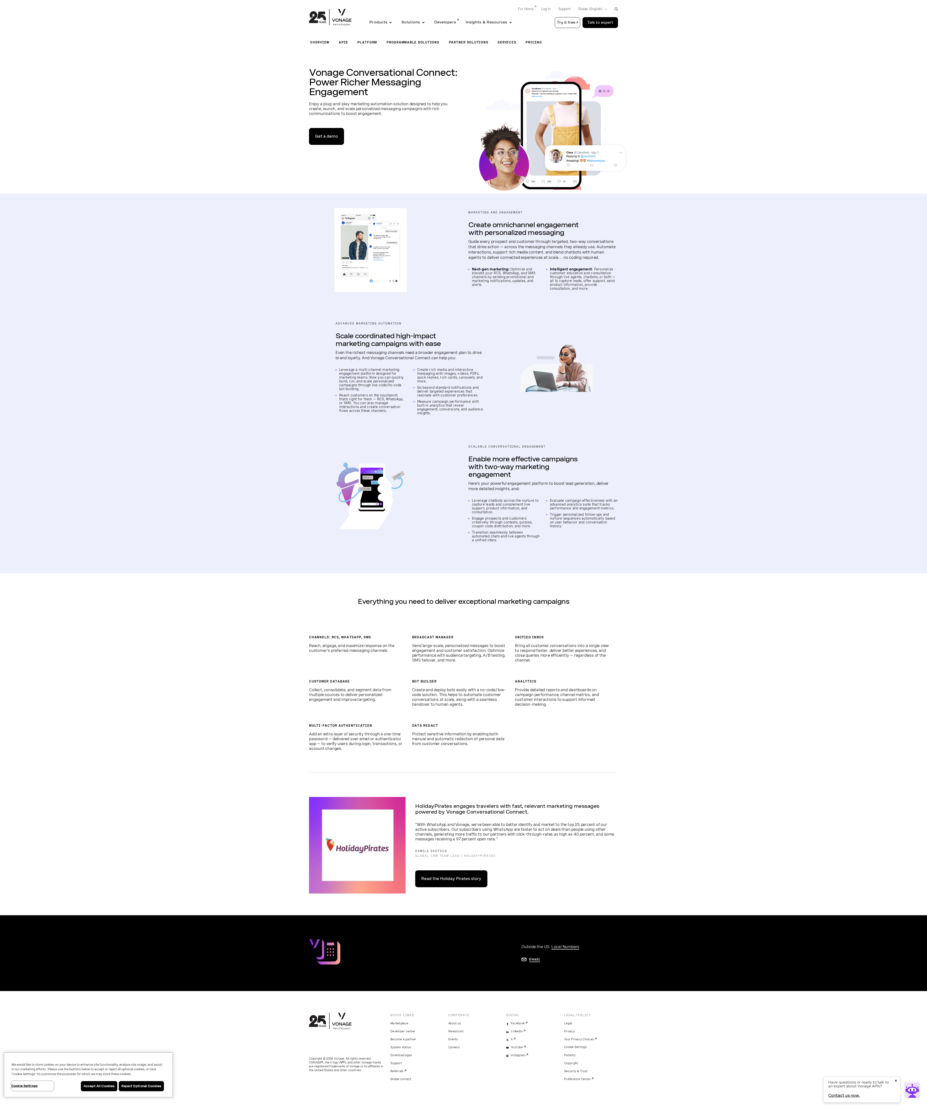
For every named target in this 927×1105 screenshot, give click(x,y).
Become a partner (403, 1039)
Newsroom (456, 1031)
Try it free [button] (566, 22)
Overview (319, 42)
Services (507, 42)
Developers (445, 22)
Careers (454, 1047)
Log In (546, 9)
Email (534, 959)
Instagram (518, 1055)
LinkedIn (517, 1031)
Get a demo (326, 136)
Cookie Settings (575, 1047)
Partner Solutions (468, 42)
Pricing (534, 42)
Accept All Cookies (99, 1086)
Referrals (396, 1071)
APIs (343, 42)
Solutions (410, 22)
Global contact (401, 1079)
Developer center (402, 1031)
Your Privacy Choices (579, 1039)
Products (378, 22)
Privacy (569, 1031)
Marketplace (399, 1023)
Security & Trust (576, 1071)
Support (564, 9)
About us (454, 1023)
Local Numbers (565, 946)
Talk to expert (600, 22)
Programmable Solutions (412, 42)
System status (400, 1047)
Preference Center (577, 1079)
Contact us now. (844, 1095)
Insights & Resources (486, 22)
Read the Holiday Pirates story (451, 878)
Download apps (401, 1055)
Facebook (518, 1023)
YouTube (517, 1047)
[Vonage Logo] (330, 17)
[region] (88, 1074)
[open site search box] (616, 9)
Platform (367, 42)
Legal (568, 1023)
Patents (570, 1055)
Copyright (571, 1063)
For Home (525, 9)
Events (453, 1039)
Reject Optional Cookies (141, 1086)
